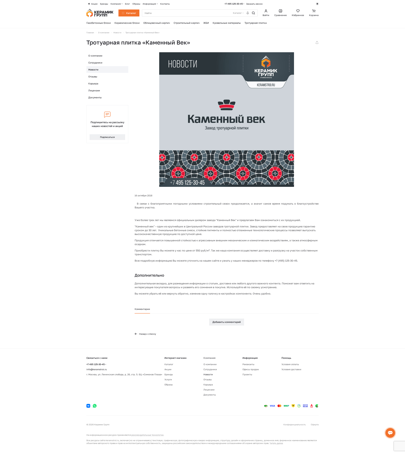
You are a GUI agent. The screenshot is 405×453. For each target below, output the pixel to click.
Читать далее (276, 443)
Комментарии (142, 309)
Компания (209, 357)
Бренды (168, 374)
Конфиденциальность (294, 424)
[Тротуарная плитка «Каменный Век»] (227, 119)
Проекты (247, 374)
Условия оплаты (290, 364)
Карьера (93, 83)
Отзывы (92, 76)
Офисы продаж (250, 369)
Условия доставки (291, 369)
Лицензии (94, 90)
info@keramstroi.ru (96, 369)
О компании (95, 55)
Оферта (315, 424)
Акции (167, 369)
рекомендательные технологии (147, 435)
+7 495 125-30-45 (234, 3)
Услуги (168, 379)
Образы (168, 384)
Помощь (286, 357)
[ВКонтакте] (88, 406)
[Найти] (253, 13)
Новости (93, 69)
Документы (95, 97)
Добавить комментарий (226, 321)
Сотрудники (95, 62)
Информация (250, 357)
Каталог (168, 364)
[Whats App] (95, 406)
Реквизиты (248, 364)
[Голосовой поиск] (247, 13)
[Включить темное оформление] (317, 4)
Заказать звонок (254, 4)
